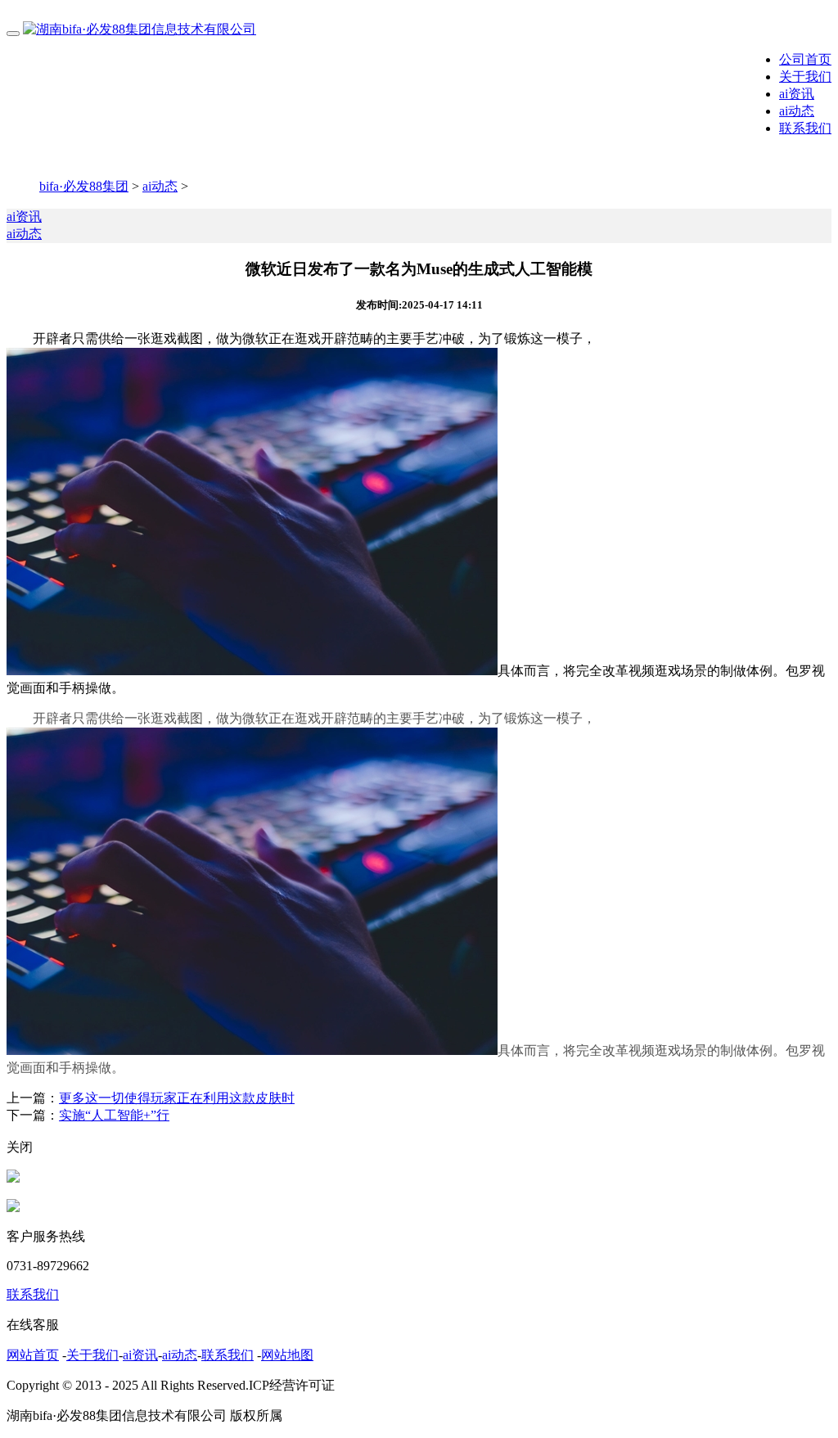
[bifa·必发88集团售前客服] (13, 1178)
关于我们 (805, 76)
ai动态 (796, 111)
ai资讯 (796, 94)
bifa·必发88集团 (83, 186)
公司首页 (805, 59)
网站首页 (33, 1355)
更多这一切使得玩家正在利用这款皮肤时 (177, 1098)
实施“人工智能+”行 (114, 1115)
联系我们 (805, 128)
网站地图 (287, 1355)
